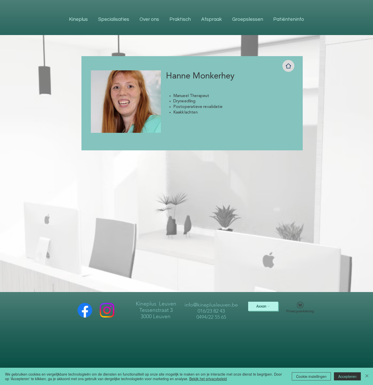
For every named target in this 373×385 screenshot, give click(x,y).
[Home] (288, 66)
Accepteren (347, 376)
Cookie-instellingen (311, 376)
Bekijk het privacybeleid (208, 378)
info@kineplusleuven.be (211, 305)
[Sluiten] (367, 376)
